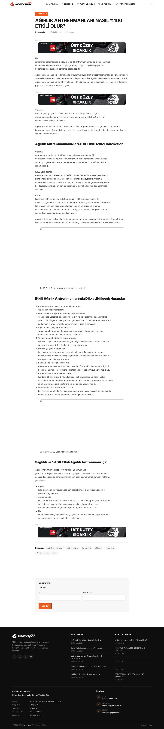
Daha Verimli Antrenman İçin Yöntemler (87, 648)
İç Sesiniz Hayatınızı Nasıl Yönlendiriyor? (87, 640)
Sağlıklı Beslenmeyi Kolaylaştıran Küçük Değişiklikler (86, 657)
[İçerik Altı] (82, 532)
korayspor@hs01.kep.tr (111, 706)
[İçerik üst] (82, 47)
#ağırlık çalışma (72, 548)
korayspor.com (146, 725)
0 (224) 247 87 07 (109, 699)
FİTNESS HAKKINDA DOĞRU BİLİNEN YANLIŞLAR (130, 675)
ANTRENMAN (42, 14)
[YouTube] (31, 657)
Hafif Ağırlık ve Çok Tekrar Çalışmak (85, 674)
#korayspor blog (43, 553)
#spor (55, 553)
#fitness (98, 548)
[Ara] (151, 4)
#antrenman (86, 548)
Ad (40, 592)
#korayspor (110, 548)
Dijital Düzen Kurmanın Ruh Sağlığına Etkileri (88, 666)
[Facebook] (14, 657)
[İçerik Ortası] (82, 99)
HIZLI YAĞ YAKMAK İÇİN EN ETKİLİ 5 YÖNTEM (130, 649)
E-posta (87, 592)
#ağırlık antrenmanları (55, 548)
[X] (20, 657)
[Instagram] (25, 657)
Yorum (42, 587)
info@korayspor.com (110, 712)
